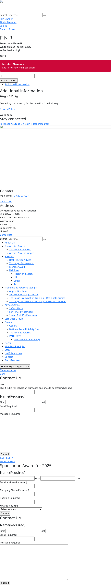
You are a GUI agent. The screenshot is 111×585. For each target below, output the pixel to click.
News (8, 343)
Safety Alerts (16, 308)
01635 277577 (21, 195)
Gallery (13, 325)
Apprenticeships (18, 291)
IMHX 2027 (15, 336)
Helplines (14, 270)
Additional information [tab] (17, 84)
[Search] (44, 15)
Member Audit (17, 266)
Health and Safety (23, 273)
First (2, 402)
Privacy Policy (7, 109)
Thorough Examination (21, 263)
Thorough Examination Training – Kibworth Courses (37, 301)
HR (15, 277)
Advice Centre (12, 304)
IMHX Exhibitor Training (27, 339)
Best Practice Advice (20, 260)
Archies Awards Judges (21, 253)
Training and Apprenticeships (21, 287)
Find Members (12, 360)
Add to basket (8, 80)
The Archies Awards (15, 246)
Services (9, 256)
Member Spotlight (15, 346)
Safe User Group (14, 318)
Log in (5, 67)
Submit (5, 454)
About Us (10, 242)
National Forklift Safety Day (24, 329)
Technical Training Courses (23, 294)
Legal (17, 280)
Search (4, 15)
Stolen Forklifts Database (23, 315)
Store (8, 349)
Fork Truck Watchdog (21, 311)
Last (42, 402)
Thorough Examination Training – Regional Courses (37, 298)
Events (8, 322)
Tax (15, 284)
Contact (9, 356)
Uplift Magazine (13, 353)
